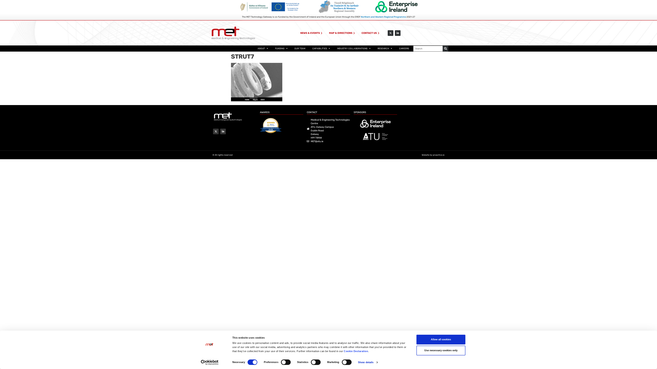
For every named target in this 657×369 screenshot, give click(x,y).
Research (383, 48)
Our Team (300, 48)
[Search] (445, 48)
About (261, 48)
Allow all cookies (441, 339)
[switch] (286, 362)
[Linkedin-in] (398, 33)
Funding (280, 48)
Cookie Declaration (356, 351)
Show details (365, 362)
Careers (404, 48)
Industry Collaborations (352, 48)
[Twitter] (390, 33)
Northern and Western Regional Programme (383, 17)
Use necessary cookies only (441, 350)
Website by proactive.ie (433, 155)
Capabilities (319, 48)
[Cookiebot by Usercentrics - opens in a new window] (210, 362)
